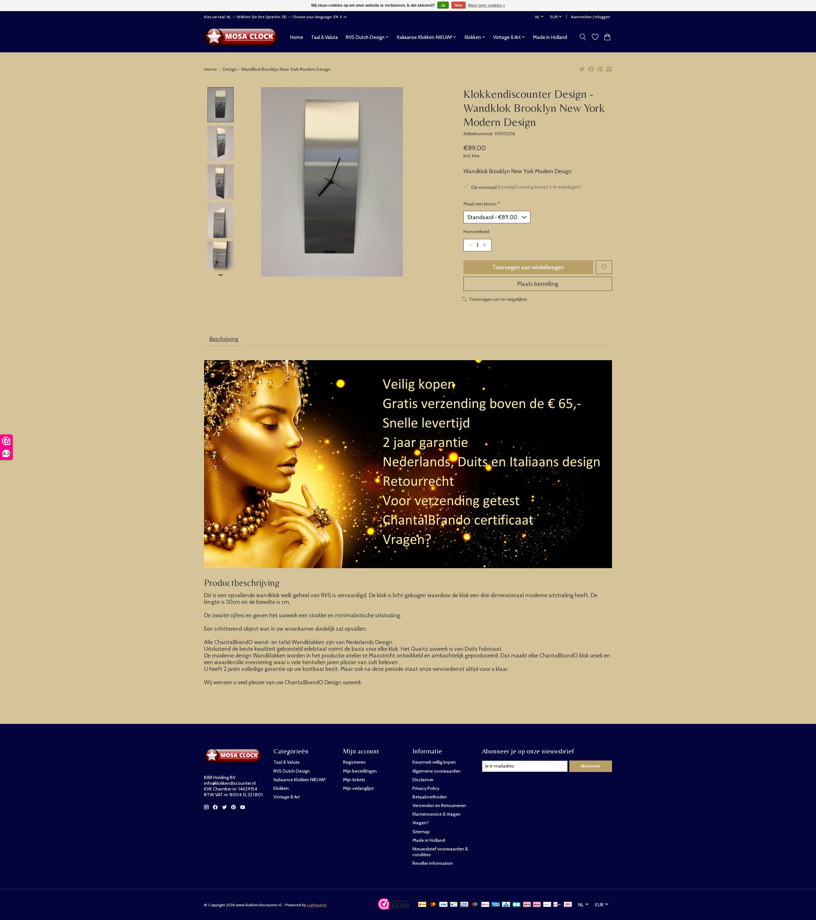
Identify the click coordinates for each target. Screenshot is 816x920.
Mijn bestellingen (360, 771)
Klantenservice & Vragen (436, 814)
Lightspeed (316, 904)
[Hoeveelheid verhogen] (484, 245)
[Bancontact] (454, 905)
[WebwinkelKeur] (394, 908)
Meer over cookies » (486, 5)
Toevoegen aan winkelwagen (528, 267)
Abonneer (590, 766)
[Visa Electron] (464, 905)
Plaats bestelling (537, 283)
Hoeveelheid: (476, 231)
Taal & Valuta (324, 37)
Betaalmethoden (429, 797)
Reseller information (432, 863)
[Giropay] (557, 905)
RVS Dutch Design (291, 771)
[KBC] (506, 905)
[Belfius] (485, 905)
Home (296, 37)
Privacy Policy (425, 788)
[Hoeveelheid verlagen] (470, 245)
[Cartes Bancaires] (517, 905)
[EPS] (568, 905)
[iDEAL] (422, 905)
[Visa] (443, 905)
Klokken (281, 788)
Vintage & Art (286, 797)
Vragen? (420, 823)
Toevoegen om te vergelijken (498, 299)
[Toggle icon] (582, 37)
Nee (458, 5)
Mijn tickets (354, 780)
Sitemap (421, 832)
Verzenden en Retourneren (439, 805)
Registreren (354, 762)
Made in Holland (550, 37)
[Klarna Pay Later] (527, 905)
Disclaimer (422, 780)
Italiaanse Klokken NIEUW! (299, 780)
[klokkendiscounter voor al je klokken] (243, 37)
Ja (443, 5)
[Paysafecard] (547, 905)
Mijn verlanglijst (358, 788)
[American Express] (496, 905)
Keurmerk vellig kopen (434, 762)
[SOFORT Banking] (537, 905)
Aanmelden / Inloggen (590, 16)
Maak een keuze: (481, 204)
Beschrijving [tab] (223, 339)
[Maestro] (474, 905)
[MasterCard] (433, 905)
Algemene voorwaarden (436, 771)
